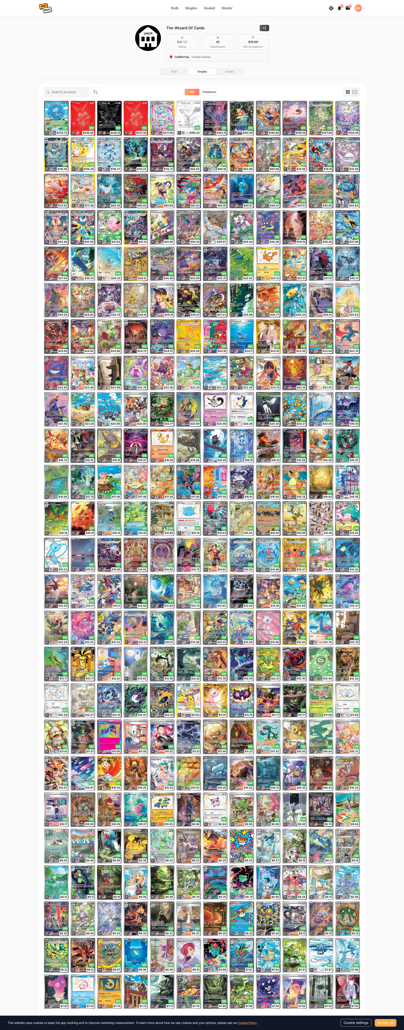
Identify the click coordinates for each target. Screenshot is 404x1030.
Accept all (385, 1023)
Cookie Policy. (247, 1023)
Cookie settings (356, 1023)
